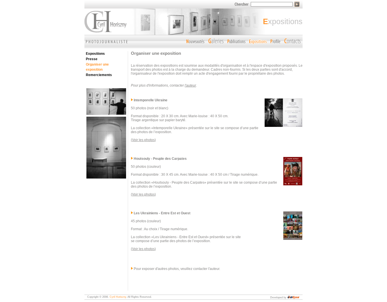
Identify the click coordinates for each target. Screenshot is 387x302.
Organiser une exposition (97, 67)
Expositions (95, 54)
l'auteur (190, 85)
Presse (91, 59)
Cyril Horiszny (118, 296)
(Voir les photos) (143, 140)
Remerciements (99, 75)
